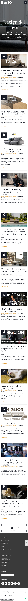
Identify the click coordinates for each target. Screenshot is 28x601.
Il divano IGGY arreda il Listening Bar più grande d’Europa (11, 462)
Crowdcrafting (4, 550)
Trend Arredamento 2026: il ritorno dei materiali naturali (13, 112)
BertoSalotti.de (5, 564)
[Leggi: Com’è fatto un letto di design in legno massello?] (14, 299)
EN (4, 595)
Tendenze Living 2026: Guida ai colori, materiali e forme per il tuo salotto (14, 271)
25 (18, 527)
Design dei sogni (5, 77)
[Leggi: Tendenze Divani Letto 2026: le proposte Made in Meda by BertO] (14, 337)
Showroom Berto (5, 540)
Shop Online (4, 542)
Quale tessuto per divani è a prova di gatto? (12, 387)
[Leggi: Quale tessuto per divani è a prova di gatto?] (14, 376)
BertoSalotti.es (5, 561)
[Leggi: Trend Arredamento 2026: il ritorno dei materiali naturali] (14, 102)
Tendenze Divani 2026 (10, 423)
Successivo (14, 530)
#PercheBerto (4, 545)
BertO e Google (5, 548)
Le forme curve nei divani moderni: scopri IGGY (11, 150)
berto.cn (3, 567)
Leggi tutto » (4, 89)
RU (14, 595)
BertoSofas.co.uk (5, 559)
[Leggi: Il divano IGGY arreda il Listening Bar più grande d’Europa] (14, 450)
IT (1, 595)
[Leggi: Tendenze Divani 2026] (14, 414)
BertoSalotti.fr (4, 562)
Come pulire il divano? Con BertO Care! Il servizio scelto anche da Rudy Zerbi (13, 72)
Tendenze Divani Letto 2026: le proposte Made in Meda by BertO (14, 348)
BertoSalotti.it (4, 558)
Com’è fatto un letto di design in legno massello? (13, 310)
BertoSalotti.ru (4, 565)
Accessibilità (23, 592)
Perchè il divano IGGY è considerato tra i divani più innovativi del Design (12, 503)
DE (6, 595)
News (2, 546)
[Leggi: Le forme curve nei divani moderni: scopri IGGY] (14, 139)
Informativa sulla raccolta (6, 599)
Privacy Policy (16, 592)
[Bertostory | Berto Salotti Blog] (8, 2)
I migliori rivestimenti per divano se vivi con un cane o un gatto (12, 191)
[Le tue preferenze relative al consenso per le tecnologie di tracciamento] (25, 598)
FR (9, 595)
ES (11, 595)
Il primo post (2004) (6, 549)
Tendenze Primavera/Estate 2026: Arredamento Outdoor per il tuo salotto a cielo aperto (13, 231)
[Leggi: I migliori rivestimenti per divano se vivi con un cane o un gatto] (14, 180)
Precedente (14, 525)
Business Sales (4, 543)
